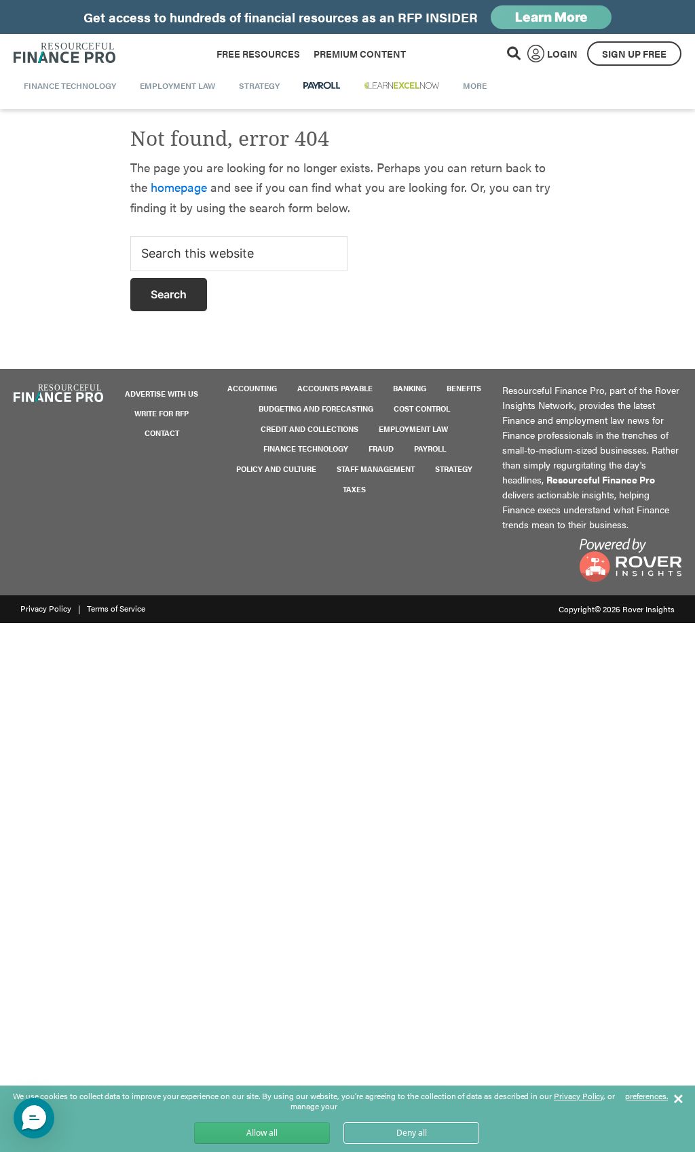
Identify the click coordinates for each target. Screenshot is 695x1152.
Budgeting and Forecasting (316, 408)
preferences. (646, 1096)
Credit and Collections (309, 429)
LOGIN (562, 53)
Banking (409, 388)
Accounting (252, 388)
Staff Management (376, 469)
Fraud (381, 448)
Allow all (262, 1132)
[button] (34, 1118)
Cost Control (422, 408)
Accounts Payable (335, 388)
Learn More (551, 17)
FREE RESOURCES (258, 53)
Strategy (453, 469)
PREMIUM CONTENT (360, 53)
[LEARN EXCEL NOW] (401, 85)
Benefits (464, 388)
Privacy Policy (45, 608)
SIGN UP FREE (634, 53)
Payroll (430, 448)
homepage (179, 186)
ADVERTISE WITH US (161, 394)
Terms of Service (116, 608)
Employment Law (413, 429)
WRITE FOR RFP (161, 413)
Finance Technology (305, 448)
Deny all (411, 1132)
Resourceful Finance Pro (64, 53)
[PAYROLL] (322, 85)
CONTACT (162, 433)
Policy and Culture (276, 469)
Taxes (354, 489)
